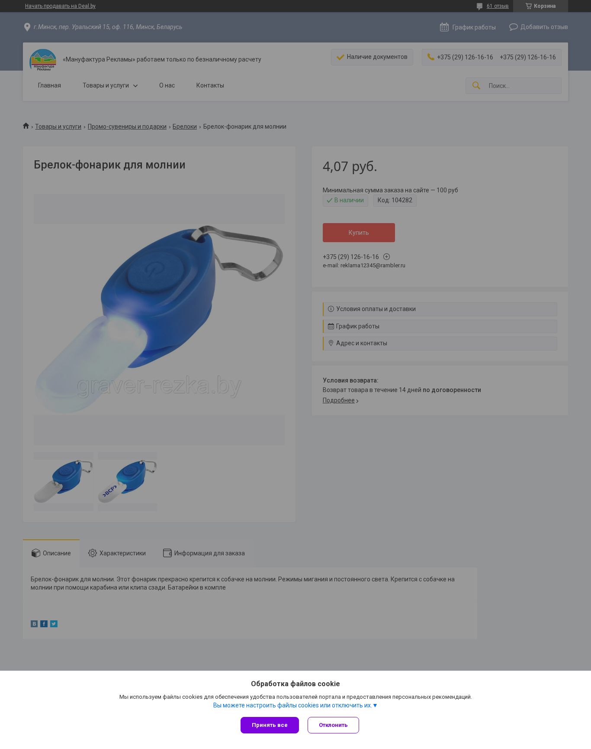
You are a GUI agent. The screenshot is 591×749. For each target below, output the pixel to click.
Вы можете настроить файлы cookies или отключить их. (292, 705)
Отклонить (333, 725)
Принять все (270, 725)
